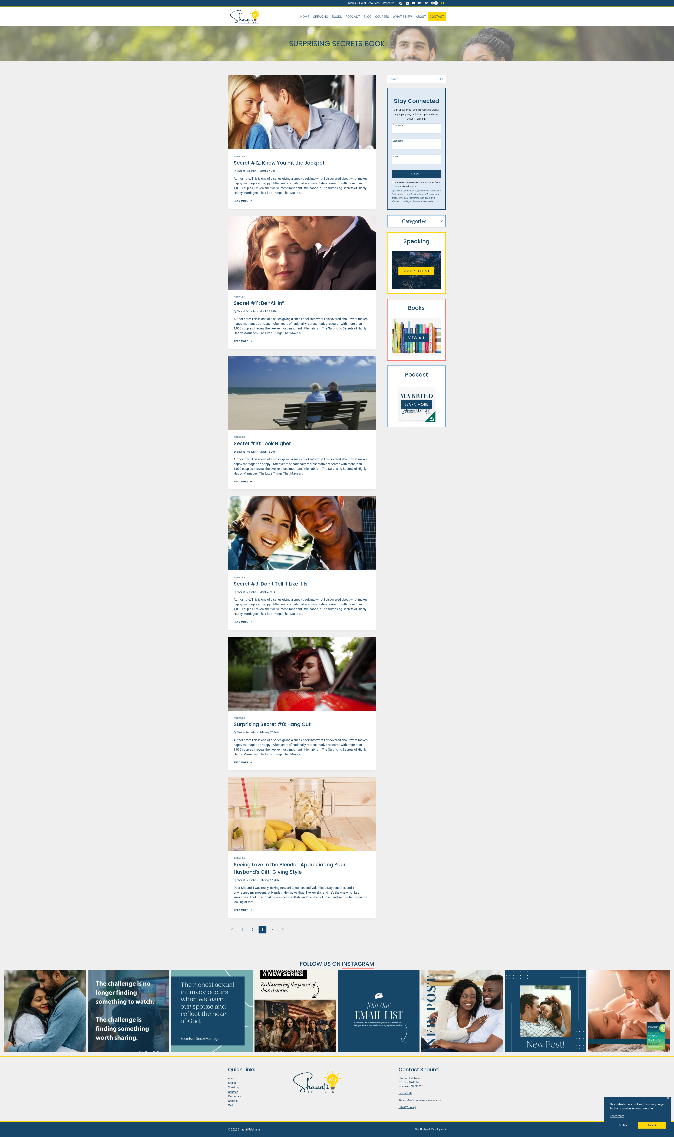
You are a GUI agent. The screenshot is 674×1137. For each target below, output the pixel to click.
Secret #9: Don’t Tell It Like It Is (271, 583)
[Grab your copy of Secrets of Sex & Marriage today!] (212, 1011)
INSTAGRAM (358, 964)
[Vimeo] (426, 3)
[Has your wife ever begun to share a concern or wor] (45, 1011)
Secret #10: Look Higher (262, 443)
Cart (230, 1105)
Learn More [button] (617, 1116)
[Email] (420, 3)
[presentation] (302, 112)
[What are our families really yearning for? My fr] (295, 1011)
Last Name (398, 141)
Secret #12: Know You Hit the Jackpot (279, 162)
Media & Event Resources (363, 3)
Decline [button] (623, 1125)
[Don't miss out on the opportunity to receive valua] (378, 1011)
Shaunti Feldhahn (246, 170)
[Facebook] (401, 3)
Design (424, 1129)
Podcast (353, 16)
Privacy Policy (407, 1107)
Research (388, 3)
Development (438, 1129)
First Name (398, 125)
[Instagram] (407, 3)
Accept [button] (652, 1125)
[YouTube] (413, 3)
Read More (243, 201)
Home (304, 16)
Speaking (320, 16)
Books (337, 16)
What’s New (402, 16)
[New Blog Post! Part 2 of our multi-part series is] (462, 1011)
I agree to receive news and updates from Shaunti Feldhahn (417, 184)
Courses (382, 16)
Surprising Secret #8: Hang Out (272, 724)
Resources (234, 1096)
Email (396, 156)
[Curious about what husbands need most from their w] (545, 1011)
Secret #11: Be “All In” (259, 303)
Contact (437, 16)
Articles (239, 156)
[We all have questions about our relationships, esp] (629, 1011)
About (421, 16)
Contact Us (405, 1093)
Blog (367, 16)
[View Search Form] (443, 3)
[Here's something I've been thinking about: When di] (128, 1011)
